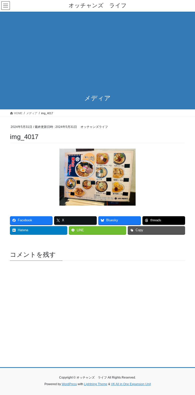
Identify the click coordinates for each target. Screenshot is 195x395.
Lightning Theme (95, 384)
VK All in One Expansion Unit (131, 384)
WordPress (69, 384)
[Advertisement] (97, 49)
